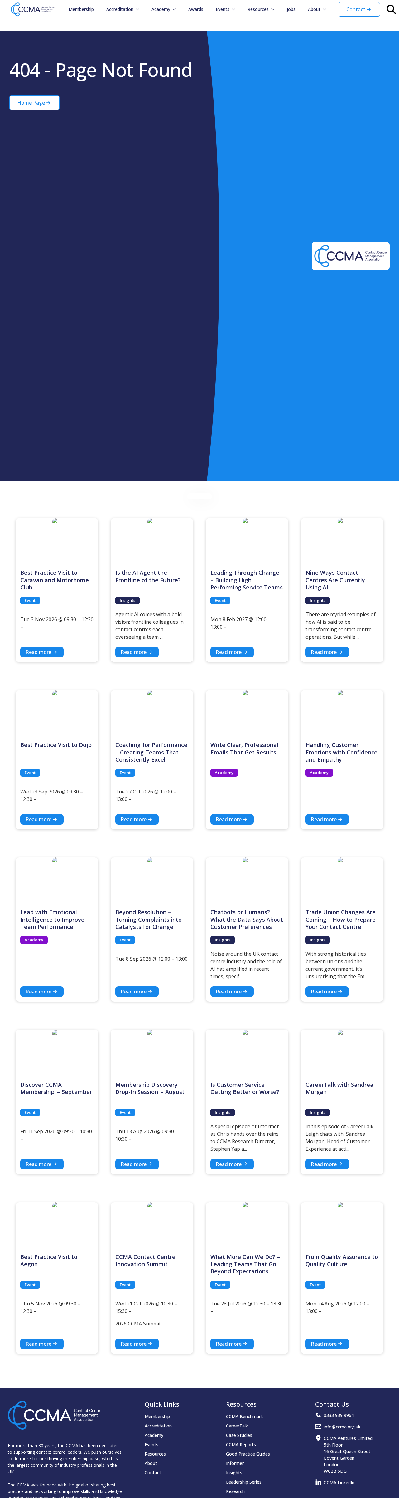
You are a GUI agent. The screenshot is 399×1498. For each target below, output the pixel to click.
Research (235, 1491)
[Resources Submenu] (275, 9)
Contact (153, 1473)
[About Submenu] (326, 9)
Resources (258, 9)
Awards (195, 9)
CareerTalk (237, 1426)
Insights (234, 1473)
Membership (81, 9)
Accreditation (119, 9)
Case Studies (239, 1435)
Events (222, 9)
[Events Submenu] (235, 9)
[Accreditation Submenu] (139, 9)
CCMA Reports (241, 1444)
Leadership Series (244, 1482)
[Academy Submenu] (176, 9)
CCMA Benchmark (244, 1416)
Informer (235, 1463)
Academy (160, 9)
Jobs (291, 9)
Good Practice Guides (248, 1454)
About (314, 9)
